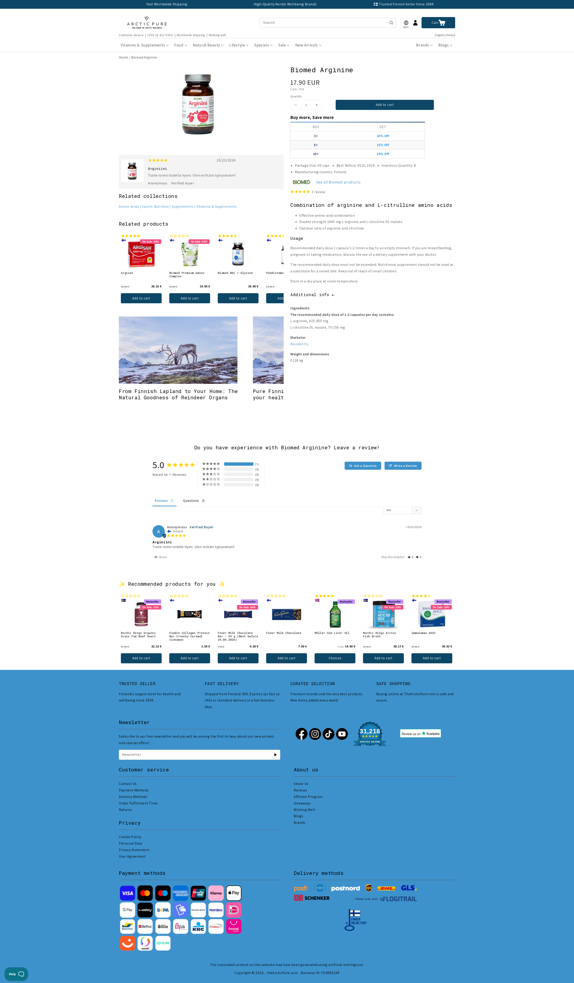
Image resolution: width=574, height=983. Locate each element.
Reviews (300, 790)
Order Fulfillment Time (138, 803)
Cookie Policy (130, 836)
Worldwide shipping (191, 35)
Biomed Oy (299, 344)
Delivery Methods (133, 796)
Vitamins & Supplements (216, 206)
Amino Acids (129, 206)
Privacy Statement (134, 850)
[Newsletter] (275, 755)
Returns (125, 809)
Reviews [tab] (161, 500)
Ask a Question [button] (365, 466)
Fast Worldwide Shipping (166, 4)
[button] (406, 23)
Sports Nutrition (155, 206)
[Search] (391, 23)
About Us (301, 783)
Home (123, 57)
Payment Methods (134, 790)
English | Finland (445, 35)
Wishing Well (304, 809)
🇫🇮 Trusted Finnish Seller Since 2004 (404, 4)
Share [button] (162, 557)
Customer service (131, 35)
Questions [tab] (191, 500)
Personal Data (130, 843)
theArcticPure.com (282, 972)
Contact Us (128, 783)
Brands (300, 822)
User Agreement (132, 856)
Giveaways (302, 803)
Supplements (183, 206)
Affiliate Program (308, 796)
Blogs (298, 816)
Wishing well (217, 35)
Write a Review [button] (405, 466)
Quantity (296, 96)
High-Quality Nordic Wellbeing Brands (285, 4)
